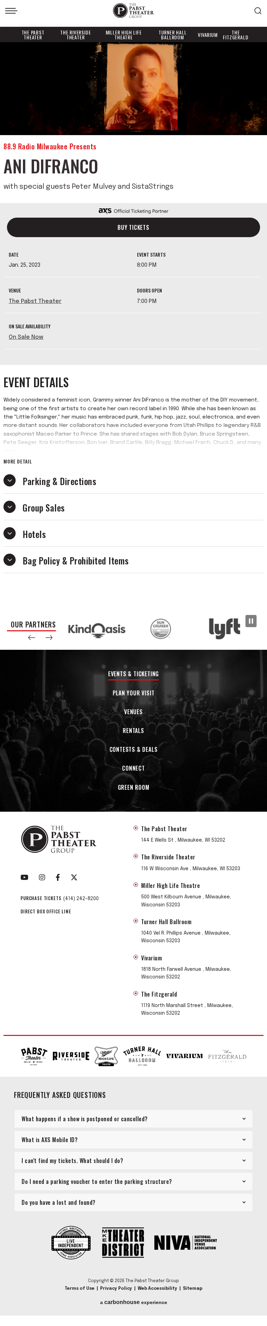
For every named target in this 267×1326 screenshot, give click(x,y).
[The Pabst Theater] (34, 1056)
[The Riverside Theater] (71, 1056)
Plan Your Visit (134, 693)
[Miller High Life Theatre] (106, 1056)
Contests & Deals (134, 750)
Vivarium (207, 34)
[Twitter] (74, 877)
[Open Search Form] (258, 11)
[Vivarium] (184, 1056)
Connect (133, 768)
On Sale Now (26, 337)
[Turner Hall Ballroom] (142, 1056)
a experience (133, 1302)
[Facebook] (58, 877)
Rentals (133, 731)
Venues (133, 712)
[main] (133, 325)
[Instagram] (42, 877)
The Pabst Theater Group (133, 10)
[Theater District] (123, 1243)
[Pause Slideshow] (251, 621)
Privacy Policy (116, 1289)
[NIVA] (185, 1243)
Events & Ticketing (133, 674)
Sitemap (192, 1289)
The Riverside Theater (75, 35)
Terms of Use (80, 1289)
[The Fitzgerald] (227, 1056)
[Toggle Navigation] (11, 11)
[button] (31, 637)
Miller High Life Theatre (124, 35)
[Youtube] (25, 877)
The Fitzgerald (235, 35)
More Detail (17, 461)
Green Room (133, 787)
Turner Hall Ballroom (173, 35)
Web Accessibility (157, 1289)
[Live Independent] (71, 1243)
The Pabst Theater (33, 35)
